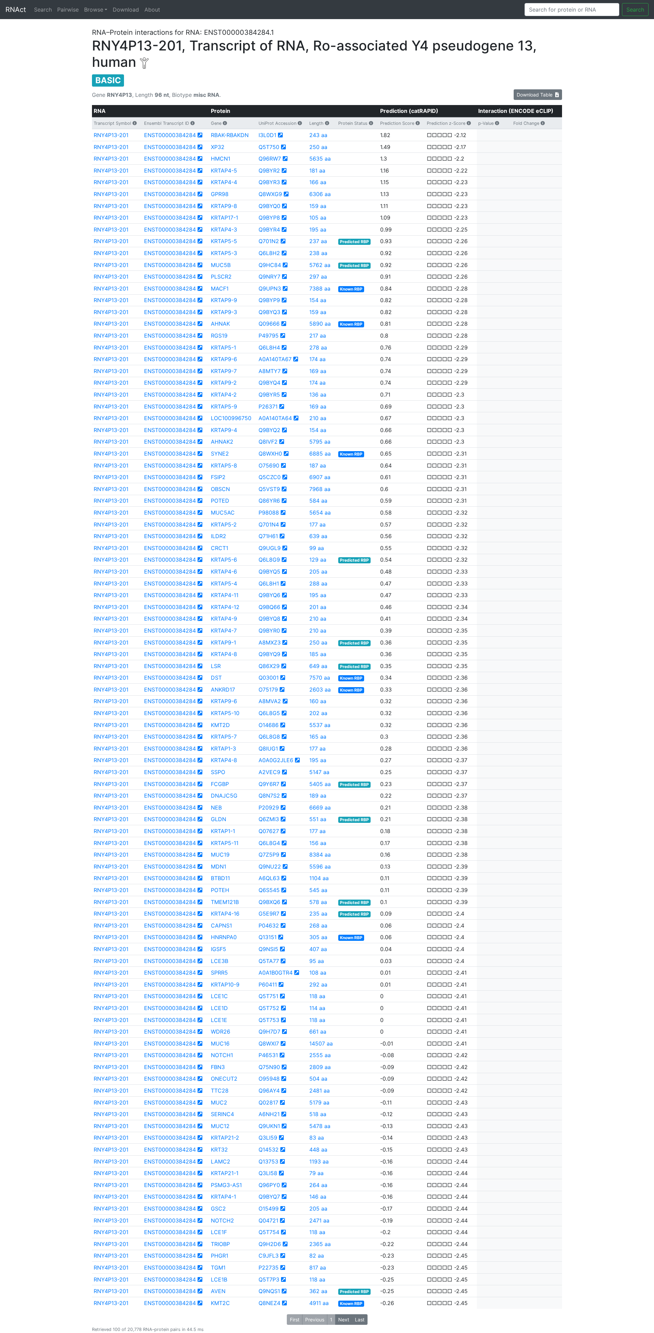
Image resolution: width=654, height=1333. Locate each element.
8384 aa (320, 854)
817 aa (317, 1267)
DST (216, 677)
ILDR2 (218, 536)
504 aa (318, 1078)
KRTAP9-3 (224, 312)
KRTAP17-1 (224, 217)
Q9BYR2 (269, 170)
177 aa (317, 524)
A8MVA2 (270, 701)
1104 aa (319, 878)
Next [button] (343, 1319)
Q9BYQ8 (269, 618)
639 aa (318, 536)
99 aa (316, 548)
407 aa (318, 949)
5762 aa (319, 265)
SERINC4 (222, 1114)
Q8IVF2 (268, 441)
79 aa (316, 1173)
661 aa (317, 1031)
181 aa (317, 170)
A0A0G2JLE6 (276, 760)
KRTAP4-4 (224, 182)
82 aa (316, 1255)
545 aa (318, 890)
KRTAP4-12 (225, 607)
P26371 (268, 406)
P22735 (269, 1267)
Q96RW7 (270, 158)
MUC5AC (223, 512)
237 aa (318, 241)
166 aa (317, 182)
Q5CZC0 (270, 477)
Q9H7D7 (269, 1031)
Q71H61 (268, 536)
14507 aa (321, 1043)
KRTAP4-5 (224, 170)
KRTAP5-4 (224, 583)
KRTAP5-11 (224, 843)
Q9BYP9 (269, 300)
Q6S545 (269, 890)
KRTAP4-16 (225, 913)
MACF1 (220, 288)
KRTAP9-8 (224, 206)
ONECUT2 (224, 1078)
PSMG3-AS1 (226, 1185)
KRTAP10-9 (225, 984)
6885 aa (320, 453)
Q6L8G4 (269, 843)
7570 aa (319, 677)
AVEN (218, 1291)
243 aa (318, 135)
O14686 (269, 725)
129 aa (317, 559)
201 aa (317, 607)
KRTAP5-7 (224, 736)
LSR (216, 666)
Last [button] (359, 1319)
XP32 (217, 147)
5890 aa (320, 323)
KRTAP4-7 (224, 630)
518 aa (317, 1114)
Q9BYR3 (269, 182)
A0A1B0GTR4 (276, 972)
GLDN (218, 819)
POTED (220, 500)
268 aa (318, 925)
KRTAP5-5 (224, 241)
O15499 (269, 1208)
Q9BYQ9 (269, 654)
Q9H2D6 (270, 1244)
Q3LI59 (268, 1137)
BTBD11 (220, 878)
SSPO (218, 772)
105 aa (317, 217)
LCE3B (219, 961)
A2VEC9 (269, 772)
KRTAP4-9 (224, 618)
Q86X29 (269, 666)
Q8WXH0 (270, 453)
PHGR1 (219, 1255)
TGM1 (218, 1267)
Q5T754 (269, 1232)
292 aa (318, 984)
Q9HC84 (270, 265)
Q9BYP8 (269, 217)
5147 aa (319, 772)
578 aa (318, 902)
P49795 (269, 335)
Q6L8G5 (269, 713)
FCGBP (220, 784)
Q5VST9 (269, 489)
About (152, 9)
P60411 (268, 984)
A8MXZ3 (270, 642)
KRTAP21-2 (225, 1137)
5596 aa (320, 866)
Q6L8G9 (269, 559)
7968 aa (319, 489)
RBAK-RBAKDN (230, 135)
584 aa (318, 500)
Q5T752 (269, 1008)
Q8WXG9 (270, 194)
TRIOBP (220, 1244)
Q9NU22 (270, 866)
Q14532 (269, 1149)
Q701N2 (269, 241)
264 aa (318, 1185)
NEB (216, 807)
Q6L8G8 (269, 736)
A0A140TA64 (275, 418)
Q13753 (268, 1161)
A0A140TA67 (275, 359)
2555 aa (320, 1055)
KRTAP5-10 (225, 713)
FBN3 (218, 1067)
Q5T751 (268, 996)
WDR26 (220, 1031)
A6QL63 (269, 878)
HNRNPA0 (224, 937)
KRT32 (219, 1149)
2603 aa (320, 689)
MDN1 (218, 866)
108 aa (317, 972)
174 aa (317, 359)
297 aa (318, 276)
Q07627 (269, 831)
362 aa (318, 1291)
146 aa (317, 1196)
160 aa (317, 701)
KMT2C (220, 1303)
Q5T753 (269, 1020)
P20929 (269, 807)
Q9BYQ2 (269, 430)
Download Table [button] (536, 95)
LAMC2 (220, 1161)
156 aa (317, 843)
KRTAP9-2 (224, 382)
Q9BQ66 (269, 607)
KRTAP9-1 (223, 642)
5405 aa (320, 784)
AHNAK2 (222, 441)
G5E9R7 (269, 913)
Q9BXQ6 (269, 902)
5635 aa (320, 158)
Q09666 (269, 323)
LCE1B (219, 1279)
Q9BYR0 (269, 630)
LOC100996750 (231, 418)
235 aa (318, 913)
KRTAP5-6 (224, 559)
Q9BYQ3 (269, 312)
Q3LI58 (268, 1173)
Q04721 (268, 1220)
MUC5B (221, 265)
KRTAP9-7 (224, 371)
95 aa (316, 961)
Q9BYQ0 (269, 206)
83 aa (316, 1137)
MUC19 (220, 854)
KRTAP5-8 (224, 465)
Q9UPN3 (270, 288)
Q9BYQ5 (269, 571)
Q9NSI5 (268, 949)
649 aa (318, 666)
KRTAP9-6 (224, 359)
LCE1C (219, 996)
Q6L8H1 (269, 583)
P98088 (269, 512)
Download (126, 9)
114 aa (317, 1008)
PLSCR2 (221, 276)
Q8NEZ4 (269, 1303)
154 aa (317, 300)
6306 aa (320, 194)
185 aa (317, 654)
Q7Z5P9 (269, 854)
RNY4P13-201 (111, 135)
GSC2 (218, 1208)
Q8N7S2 (269, 795)
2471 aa (319, 1220)
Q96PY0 (269, 1185)
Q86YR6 (269, 500)
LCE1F (219, 1232)
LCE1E (219, 1020)
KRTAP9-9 (224, 300)
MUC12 (220, 1126)
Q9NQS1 (269, 1291)
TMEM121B (225, 902)
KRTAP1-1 (223, 831)
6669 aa (320, 807)
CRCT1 (219, 548)
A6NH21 (269, 1114)
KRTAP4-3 (224, 229)
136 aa (317, 394)
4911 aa (319, 1303)
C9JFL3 (269, 1255)
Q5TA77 (269, 961)
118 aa (317, 996)
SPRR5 (219, 972)
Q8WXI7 (269, 1043)
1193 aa (319, 1161)
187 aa (317, 465)
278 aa (318, 347)
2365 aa (320, 1244)
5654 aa (320, 512)
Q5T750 (269, 147)
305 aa (318, 937)
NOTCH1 (222, 1055)
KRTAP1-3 (223, 748)
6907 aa (319, 477)
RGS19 (219, 335)
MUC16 (220, 1043)
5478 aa (319, 1126)
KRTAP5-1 (223, 347)
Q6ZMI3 (269, 819)
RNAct (15, 9)
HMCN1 (220, 158)
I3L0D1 (267, 135)
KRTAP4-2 (224, 394)
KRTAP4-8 (224, 654)
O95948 (269, 1078)
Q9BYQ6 (269, 595)
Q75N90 (269, 1067)
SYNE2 (220, 453)
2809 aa (320, 1067)
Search (43, 9)
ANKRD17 (223, 689)
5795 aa (319, 441)
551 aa (317, 819)
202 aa (318, 713)
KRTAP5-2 (224, 524)
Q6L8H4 (269, 347)
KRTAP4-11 (224, 595)
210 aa (317, 418)
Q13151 (268, 937)
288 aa (318, 583)
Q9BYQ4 (269, 382)
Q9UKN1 (269, 1126)
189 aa (317, 795)
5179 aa (319, 1102)
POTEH (220, 890)
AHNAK (220, 323)
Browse (93, 9)
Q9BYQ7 (269, 1196)
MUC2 (219, 1102)
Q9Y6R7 (269, 784)
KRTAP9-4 (224, 430)
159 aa (317, 206)
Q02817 (268, 1102)
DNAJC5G (224, 795)
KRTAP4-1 (223, 1196)
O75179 (268, 689)
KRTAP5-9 (224, 406)
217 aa (317, 335)
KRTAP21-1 (224, 1173)
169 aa (317, 371)
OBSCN (220, 489)
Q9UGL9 (270, 548)
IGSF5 (218, 949)
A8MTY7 (270, 371)
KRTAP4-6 (224, 571)
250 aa (318, 147)
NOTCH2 (222, 1220)
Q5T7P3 (269, 1279)
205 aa (318, 571)
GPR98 (220, 194)
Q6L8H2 (269, 253)
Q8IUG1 (268, 748)
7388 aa (319, 288)
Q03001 (269, 677)
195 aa (317, 229)
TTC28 (220, 1090)
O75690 (269, 465)
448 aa (318, 1149)
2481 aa (319, 1090)
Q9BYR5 (269, 394)
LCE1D (219, 1008)
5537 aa (319, 725)
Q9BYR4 (269, 229)
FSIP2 (218, 477)
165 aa (317, 736)
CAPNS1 (221, 925)
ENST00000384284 (170, 135)
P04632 (269, 925)
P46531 (268, 1055)
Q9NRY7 (269, 276)
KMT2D (220, 725)
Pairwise (68, 9)
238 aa (318, 253)
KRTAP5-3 (224, 253)
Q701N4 (269, 524)
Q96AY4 (269, 1090)
